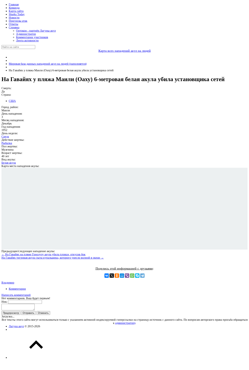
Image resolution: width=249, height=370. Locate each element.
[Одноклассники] (117, 275)
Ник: (4, 301)
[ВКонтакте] (106, 275)
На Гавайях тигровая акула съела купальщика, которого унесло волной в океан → (52, 257)
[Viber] (127, 275)
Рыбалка (6, 143)
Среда (5, 136)
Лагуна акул (16, 326)
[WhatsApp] (132, 275)
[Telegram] (142, 275)
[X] (112, 275)
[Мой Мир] (122, 275)
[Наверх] (36, 357)
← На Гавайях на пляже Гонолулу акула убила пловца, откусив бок (43, 254)
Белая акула (8, 162)
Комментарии (17, 288)
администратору (125, 323)
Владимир (7, 282)
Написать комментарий (16, 295)
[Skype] (137, 275)
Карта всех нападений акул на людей (124, 51)
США (12, 100)
